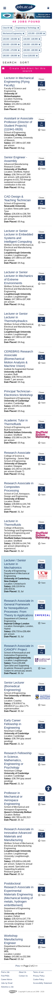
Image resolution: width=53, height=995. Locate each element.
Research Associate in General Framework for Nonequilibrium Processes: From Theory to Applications (18, 608)
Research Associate (17, 452)
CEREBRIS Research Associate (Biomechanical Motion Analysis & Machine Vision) (18, 359)
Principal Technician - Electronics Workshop (18, 393)
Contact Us (23, 976)
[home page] (25, 11)
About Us (22, 972)
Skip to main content (11, 2)
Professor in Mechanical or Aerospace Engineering (13, 798)
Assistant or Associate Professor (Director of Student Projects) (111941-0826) (18, 124)
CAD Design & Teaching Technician (17, 198)
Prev (17, 966)
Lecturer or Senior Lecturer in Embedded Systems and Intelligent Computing (18, 236)
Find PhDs (5, 976)
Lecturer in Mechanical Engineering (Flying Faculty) (19, 81)
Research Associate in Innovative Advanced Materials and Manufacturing (18, 834)
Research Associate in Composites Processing (18, 487)
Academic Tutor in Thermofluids (16, 422)
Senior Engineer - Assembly (15, 159)
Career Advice (6, 979)
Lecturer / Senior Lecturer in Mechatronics (15, 564)
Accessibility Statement (42, 983)
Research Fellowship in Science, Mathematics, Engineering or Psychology (18, 760)
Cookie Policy (38, 979)
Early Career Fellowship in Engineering (12, 724)
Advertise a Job (7, 987)
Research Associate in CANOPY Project (18, 647)
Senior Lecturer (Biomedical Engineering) (14, 686)
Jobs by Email (6, 983)
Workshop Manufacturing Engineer (13, 939)
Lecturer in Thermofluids (12, 522)
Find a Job (5, 972)
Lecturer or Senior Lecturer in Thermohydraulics (16, 317)
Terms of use (38, 972)
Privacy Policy (39, 976)
